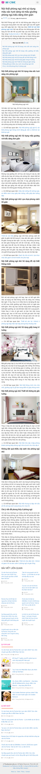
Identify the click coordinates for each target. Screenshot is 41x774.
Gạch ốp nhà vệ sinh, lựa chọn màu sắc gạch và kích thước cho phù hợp (20, 256)
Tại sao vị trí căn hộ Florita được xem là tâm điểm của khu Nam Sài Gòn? (30, 588)
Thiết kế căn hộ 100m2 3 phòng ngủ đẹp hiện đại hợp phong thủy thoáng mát (20, 322)
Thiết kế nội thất (7, 236)
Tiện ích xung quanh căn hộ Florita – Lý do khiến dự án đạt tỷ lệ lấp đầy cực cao (31, 574)
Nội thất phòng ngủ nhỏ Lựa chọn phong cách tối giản (18, 55)
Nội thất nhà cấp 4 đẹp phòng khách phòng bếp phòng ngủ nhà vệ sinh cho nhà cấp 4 (20, 444)
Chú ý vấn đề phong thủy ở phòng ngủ (14, 66)
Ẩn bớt (26, 43)
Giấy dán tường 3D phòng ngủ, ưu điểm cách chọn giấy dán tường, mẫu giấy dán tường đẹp (20, 193)
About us (13, 771)
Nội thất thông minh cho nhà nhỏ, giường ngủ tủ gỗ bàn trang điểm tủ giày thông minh (20, 386)
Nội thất (5, 18)
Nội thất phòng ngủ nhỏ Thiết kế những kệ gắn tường (18, 62)
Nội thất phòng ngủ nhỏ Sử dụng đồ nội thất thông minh (19, 57)
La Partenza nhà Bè (16, 766)
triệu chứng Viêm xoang (20, 768)
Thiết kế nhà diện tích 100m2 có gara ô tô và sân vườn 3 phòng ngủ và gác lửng (20, 562)
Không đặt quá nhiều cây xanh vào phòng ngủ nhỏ (17, 64)
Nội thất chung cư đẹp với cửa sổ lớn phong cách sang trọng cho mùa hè (20, 504)
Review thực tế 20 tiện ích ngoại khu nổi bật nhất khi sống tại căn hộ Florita (9, 601)
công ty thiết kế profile (31, 766)
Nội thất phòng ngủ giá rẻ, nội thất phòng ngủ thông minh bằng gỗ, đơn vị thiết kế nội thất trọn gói (20, 129)
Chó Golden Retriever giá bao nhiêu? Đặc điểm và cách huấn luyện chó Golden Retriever (25, 695)
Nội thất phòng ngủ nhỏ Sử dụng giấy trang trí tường (18, 60)
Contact (28, 771)
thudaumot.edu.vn (15, 34)
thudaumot (6, 766)
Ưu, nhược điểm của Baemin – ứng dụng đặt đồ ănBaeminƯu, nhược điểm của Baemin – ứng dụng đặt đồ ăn (24, 683)
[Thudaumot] (8, 2)
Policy (23, 771)
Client (18, 771)
